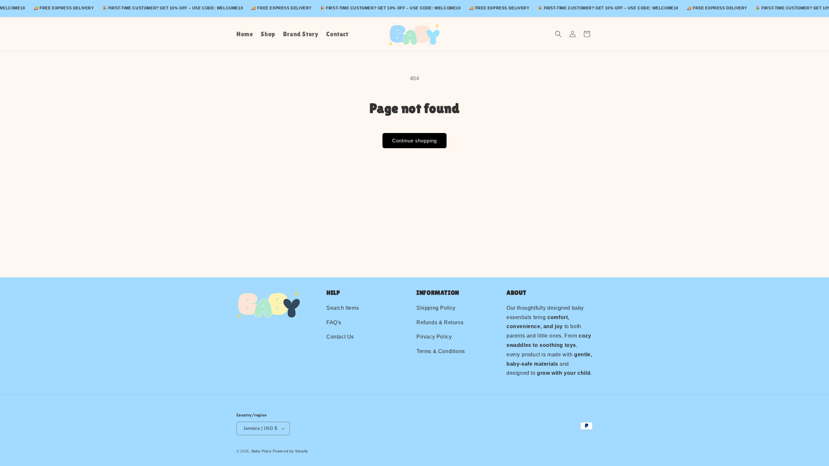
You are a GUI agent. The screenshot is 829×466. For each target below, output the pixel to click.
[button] (558, 34)
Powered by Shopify (290, 451)
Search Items (342, 308)
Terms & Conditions (440, 351)
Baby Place (262, 451)
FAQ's (333, 322)
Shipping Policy (436, 308)
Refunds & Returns (439, 322)
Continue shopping (414, 140)
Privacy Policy (434, 336)
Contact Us (340, 336)
